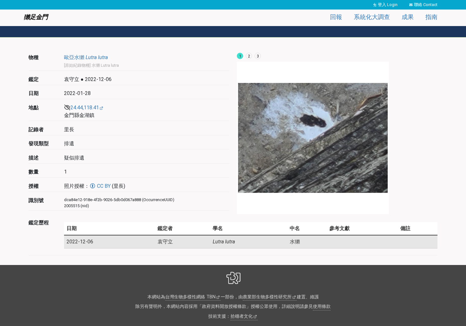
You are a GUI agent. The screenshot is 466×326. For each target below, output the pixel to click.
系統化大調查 (372, 17)
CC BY (103, 186)
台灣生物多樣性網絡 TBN (190, 297)
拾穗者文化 (241, 316)
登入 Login (388, 4)
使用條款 (322, 306)
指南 (431, 17)
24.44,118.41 (84, 108)
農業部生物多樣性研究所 (267, 297)
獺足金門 (36, 17)
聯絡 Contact (425, 4)
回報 (336, 17)
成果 (408, 17)
